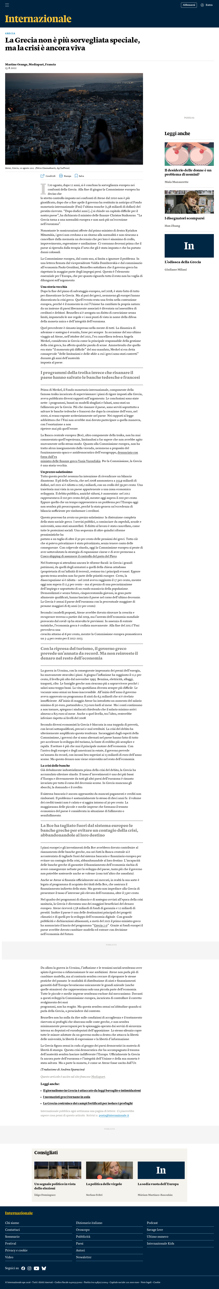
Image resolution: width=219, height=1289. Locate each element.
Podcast (152, 1223)
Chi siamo (12, 1223)
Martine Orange (16, 64)
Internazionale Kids (160, 1243)
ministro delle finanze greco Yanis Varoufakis (71, 461)
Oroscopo (83, 1230)
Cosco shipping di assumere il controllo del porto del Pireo (79, 556)
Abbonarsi (189, 5)
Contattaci (12, 1230)
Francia (50, 64)
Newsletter (84, 1257)
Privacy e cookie (16, 1250)
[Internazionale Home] (20, 1213)
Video (9, 1257)
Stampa (67, 176)
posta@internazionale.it (114, 1115)
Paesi (79, 1243)
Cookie (156, 1282)
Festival (10, 1243)
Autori (80, 1250)
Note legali (146, 1282)
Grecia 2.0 (100, 925)
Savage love (155, 1230)
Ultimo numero (157, 1236)
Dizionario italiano (89, 1223)
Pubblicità (83, 1236)
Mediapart (36, 64)
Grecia (10, 33)
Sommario (12, 1236)
